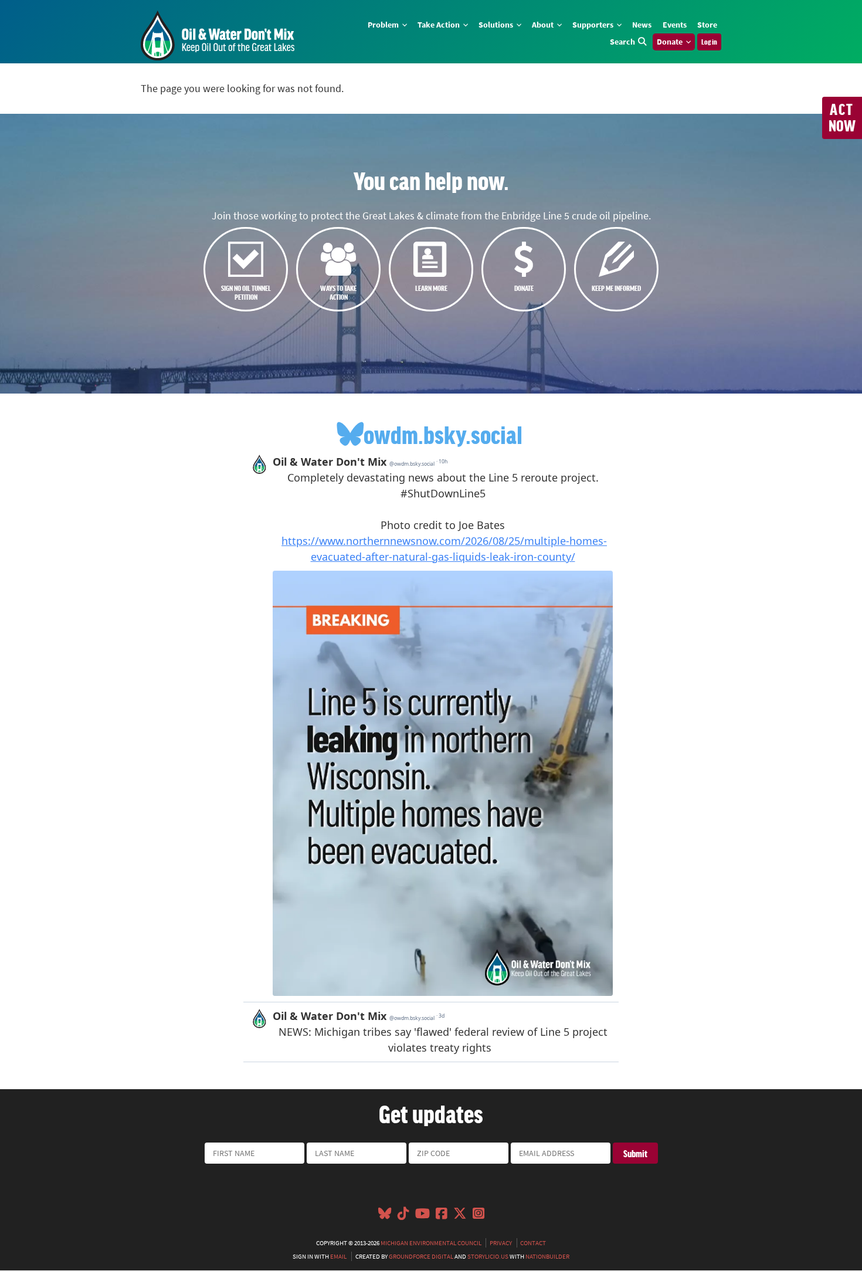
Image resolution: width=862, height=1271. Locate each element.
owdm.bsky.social (443, 434)
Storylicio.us (487, 1256)
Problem (384, 24)
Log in (709, 42)
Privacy (501, 1243)
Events (675, 24)
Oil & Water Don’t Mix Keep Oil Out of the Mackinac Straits (217, 35)
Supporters (593, 24)
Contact (533, 1243)
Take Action (439, 24)
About (543, 24)
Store (707, 24)
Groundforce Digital (421, 1256)
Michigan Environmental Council (431, 1243)
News (641, 24)
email (338, 1256)
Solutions (496, 24)
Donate (670, 42)
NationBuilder (547, 1256)
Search (622, 42)
